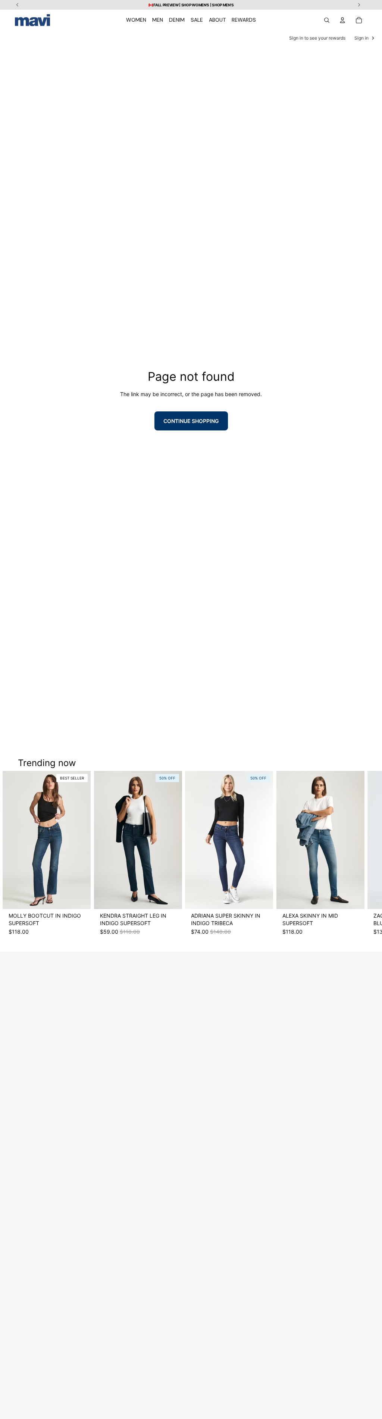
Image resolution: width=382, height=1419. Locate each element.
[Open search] (327, 20)
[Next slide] (360, 857)
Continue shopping (191, 421)
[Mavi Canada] (32, 20)
